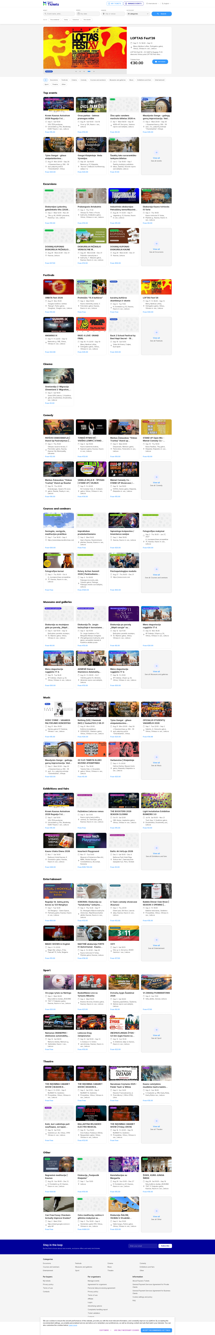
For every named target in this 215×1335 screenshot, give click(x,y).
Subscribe (165, 1246)
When (78, 10)
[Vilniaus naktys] (85, 48)
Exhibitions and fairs (147, 1267)
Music (110, 1267)
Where (103, 10)
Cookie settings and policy (142, 1297)
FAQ (134, 1300)
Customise (105, 1330)
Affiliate (90, 1299)
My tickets (114, 3)
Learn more (73, 1325)
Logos (90, 1302)
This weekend (54, 19)
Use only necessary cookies (126, 1330)
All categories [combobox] (133, 14)
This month (87, 19)
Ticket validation (94, 1313)
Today (66, 19)
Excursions (47, 1263)
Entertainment (48, 1270)
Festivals (78, 1263)
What (45, 10)
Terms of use (48, 1288)
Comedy (143, 1263)
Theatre (110, 1270)
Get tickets (161, 60)
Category (130, 10)
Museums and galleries (83, 1267)
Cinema (110, 1263)
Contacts (46, 1292)
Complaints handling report (98, 1309)
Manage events (133, 3)
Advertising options (95, 1306)
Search (163, 14)
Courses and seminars (51, 1267)
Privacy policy (48, 1284)
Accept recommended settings (156, 1330)
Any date (83, 14)
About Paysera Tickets (141, 1281)
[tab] (76, 71)
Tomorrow (75, 19)
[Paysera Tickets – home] (51, 4)
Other (142, 1270)
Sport (77, 1270)
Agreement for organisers (97, 1284)
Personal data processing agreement (101, 1288)
